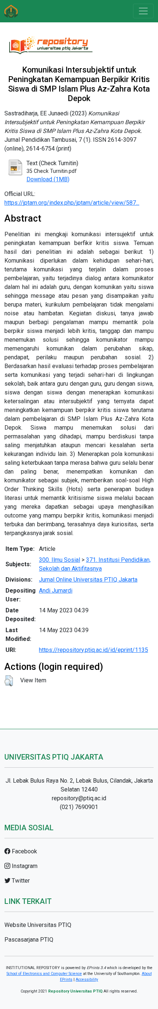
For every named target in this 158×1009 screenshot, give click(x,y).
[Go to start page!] (11, 11)
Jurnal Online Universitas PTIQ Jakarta (88, 579)
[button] (8, 680)
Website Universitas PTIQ (37, 924)
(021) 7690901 (79, 807)
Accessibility (87, 979)
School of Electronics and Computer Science (44, 973)
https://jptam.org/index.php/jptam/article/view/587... (71, 202)
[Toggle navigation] (143, 11)
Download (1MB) (47, 179)
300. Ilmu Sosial (59, 559)
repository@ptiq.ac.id (79, 798)
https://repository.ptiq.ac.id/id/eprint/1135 (93, 649)
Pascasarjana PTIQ (28, 939)
